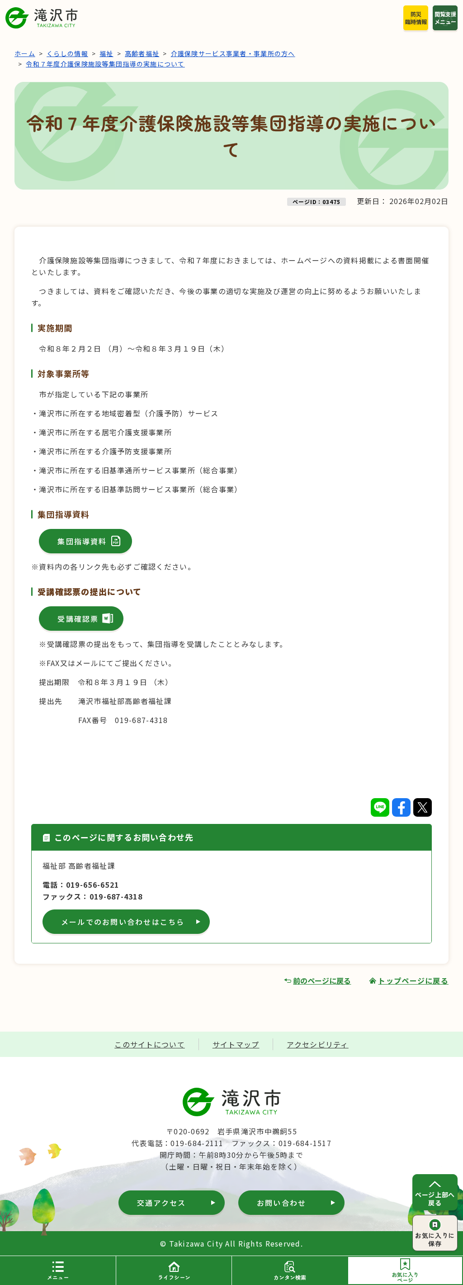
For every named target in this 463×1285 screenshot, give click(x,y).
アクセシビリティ (317, 1044)
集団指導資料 (82, 541)
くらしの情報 (67, 53)
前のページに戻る (322, 980)
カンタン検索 (290, 1277)
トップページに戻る (413, 980)
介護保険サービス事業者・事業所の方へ (233, 53)
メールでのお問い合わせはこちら (123, 921)
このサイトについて (149, 1044)
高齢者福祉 (142, 53)
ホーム (24, 53)
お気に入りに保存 (434, 1239)
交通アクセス (161, 1202)
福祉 (106, 53)
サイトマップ (236, 1044)
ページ (405, 1277)
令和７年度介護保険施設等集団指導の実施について (105, 63)
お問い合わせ (281, 1202)
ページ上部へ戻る (434, 1198)
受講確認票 (78, 618)
